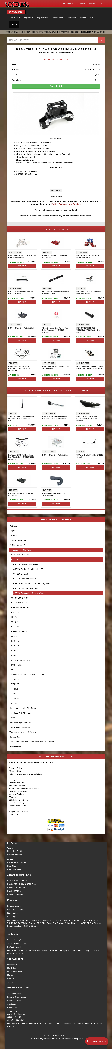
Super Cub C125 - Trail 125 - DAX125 (27, 674)
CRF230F (15, 627)
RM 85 (14, 670)
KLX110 (93, 18)
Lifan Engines (13, 913)
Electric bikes (15, 746)
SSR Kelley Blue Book (18, 800)
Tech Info (12, 934)
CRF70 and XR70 (19, 603)
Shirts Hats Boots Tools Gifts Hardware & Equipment (31, 742)
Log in (102, 3)
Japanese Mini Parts (19, 875)
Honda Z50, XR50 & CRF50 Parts (21, 884)
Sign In (10, 982)
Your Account (15, 958)
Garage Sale (14, 737)
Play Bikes (11, 866)
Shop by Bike (16, 12)
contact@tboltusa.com (46, 32)
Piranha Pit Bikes (14, 855)
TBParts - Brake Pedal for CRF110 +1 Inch (89, 456)
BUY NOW (22, 266)
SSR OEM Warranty (17, 785)
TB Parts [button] (71, 18)
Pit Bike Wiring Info (15, 940)
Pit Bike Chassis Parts (18, 545)
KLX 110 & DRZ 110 (20, 555)
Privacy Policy (15, 780)
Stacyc (12, 718)
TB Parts (13, 535)
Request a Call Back (93, 32)
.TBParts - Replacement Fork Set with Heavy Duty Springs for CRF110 (21, 419)
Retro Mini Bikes (14, 869)
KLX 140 (15, 646)
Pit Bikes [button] (15, 18)
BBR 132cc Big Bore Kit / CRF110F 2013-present (55, 367)
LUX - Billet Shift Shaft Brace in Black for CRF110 (88, 293)
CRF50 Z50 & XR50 (20, 598)
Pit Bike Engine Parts (18, 540)
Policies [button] (80, 3)
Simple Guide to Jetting (17, 943)
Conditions (11, 1004)
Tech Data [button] (67, 3)
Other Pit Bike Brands (18, 791)
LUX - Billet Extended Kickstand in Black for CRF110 (55, 293)
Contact (92, 3)
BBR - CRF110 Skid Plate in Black (21, 328)
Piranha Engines (14, 906)
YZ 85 (14, 694)
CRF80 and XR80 (19, 631)
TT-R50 (14, 689)
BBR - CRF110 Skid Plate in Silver (55, 455)
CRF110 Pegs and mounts (24, 579)
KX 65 (14, 651)
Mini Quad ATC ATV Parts (20, 713)
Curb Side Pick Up (16, 803)
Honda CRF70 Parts (16, 888)
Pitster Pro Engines (15, 909)
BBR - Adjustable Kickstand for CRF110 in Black (20, 293)
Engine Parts (42, 18)
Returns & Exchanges (16, 997)
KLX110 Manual (14, 947)
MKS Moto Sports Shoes (20, 722)
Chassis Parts (57, 18)
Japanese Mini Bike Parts (20, 550)
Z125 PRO (15, 698)
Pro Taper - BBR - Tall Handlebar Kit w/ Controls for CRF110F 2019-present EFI (21, 457)
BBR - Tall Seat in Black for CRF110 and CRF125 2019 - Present (87, 419)
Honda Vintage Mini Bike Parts (22, 708)
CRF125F (15, 612)
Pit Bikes (13, 526)
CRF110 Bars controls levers (25, 564)
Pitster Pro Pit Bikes (15, 851)
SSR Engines (13, 917)
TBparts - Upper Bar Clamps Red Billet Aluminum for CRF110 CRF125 (55, 330)
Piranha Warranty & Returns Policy (24, 788)
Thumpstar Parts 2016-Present (22, 732)
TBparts (12, 797)
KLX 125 (15, 641)
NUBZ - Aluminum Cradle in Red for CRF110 (54, 257)
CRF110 (14, 24)
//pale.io (79, 1038)
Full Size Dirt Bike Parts (19, 727)
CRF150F (15, 617)
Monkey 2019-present (20, 660)
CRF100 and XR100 (20, 607)
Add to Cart (55, 86)
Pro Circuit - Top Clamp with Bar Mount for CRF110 (88, 257)
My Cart (10, 975)
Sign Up (10, 979)
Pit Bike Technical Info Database (66, 204)
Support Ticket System (18, 811)
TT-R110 (15, 679)
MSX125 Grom (17, 665)
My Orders (11, 968)
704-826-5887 (73, 32)
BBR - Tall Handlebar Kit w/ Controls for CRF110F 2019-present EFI (19, 368)
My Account (12, 964)
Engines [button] (28, 18)
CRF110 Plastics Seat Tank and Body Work (31, 583)
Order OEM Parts (16, 783)
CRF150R (15, 622)
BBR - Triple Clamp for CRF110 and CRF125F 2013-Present (22, 257)
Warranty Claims (16, 771)
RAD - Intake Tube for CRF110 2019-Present (53, 494)
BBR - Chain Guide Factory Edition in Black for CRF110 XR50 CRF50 (89, 367)
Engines (12, 531)
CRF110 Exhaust (20, 574)
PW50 (14, 703)
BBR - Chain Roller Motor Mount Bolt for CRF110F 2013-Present (54, 418)
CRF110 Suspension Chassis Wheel (28, 593)
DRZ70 (14, 636)
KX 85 (14, 655)
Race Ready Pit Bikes (16, 862)
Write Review (56, 196)
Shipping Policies (16, 768)
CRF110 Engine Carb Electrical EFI (28, 569)
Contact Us (13, 814)
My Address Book (14, 971)
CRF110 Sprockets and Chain (26, 588)
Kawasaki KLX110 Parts (17, 880)
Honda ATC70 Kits (15, 891)
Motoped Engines (16, 794)
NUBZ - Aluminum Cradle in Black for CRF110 (21, 494)
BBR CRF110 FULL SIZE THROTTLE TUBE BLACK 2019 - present (88, 330)
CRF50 (83, 18)
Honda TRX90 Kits (15, 895)
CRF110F (15, 559)
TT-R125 (15, 684)
